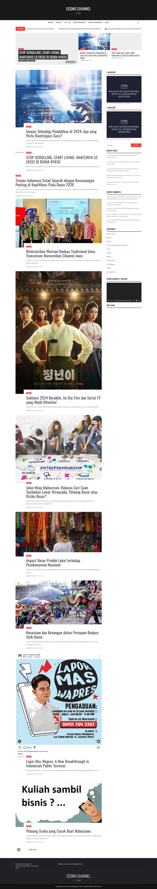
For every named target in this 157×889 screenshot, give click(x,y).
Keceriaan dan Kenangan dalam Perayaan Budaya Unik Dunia (62, 635)
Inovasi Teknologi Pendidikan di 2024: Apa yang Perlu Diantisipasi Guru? (74, 29)
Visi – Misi (67, 22)
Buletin (109, 241)
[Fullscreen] (139, 300)
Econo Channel (78, 8)
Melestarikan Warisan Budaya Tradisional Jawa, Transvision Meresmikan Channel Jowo (61, 253)
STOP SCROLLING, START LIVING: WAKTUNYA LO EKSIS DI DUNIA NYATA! (112, 29)
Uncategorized (111, 272)
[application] (124, 292)
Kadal (108, 249)
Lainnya (109, 253)
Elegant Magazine (89, 886)
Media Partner (111, 260)
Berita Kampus (111, 234)
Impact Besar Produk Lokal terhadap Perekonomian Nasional (53, 562)
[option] (47, 49)
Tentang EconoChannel (95, 22)
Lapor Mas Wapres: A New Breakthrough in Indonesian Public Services (57, 763)
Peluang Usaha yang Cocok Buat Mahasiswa (58, 831)
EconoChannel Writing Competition (117, 245)
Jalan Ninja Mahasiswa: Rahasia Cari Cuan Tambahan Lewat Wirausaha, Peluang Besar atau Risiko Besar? (61, 492)
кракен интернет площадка (115, 197)
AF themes (98, 886)
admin (22, 60)
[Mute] (137, 300)
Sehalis (21, 44)
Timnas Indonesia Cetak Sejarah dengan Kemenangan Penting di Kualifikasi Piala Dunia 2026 (29, 29)
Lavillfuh (109, 208)
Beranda (50, 22)
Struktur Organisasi (79, 22)
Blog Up (109, 238)
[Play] (109, 300)
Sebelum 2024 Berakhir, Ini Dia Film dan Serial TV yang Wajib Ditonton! (63, 400)
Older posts (33, 850)
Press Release (111, 264)
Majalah (109, 257)
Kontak (107, 22)
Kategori (58, 22)
